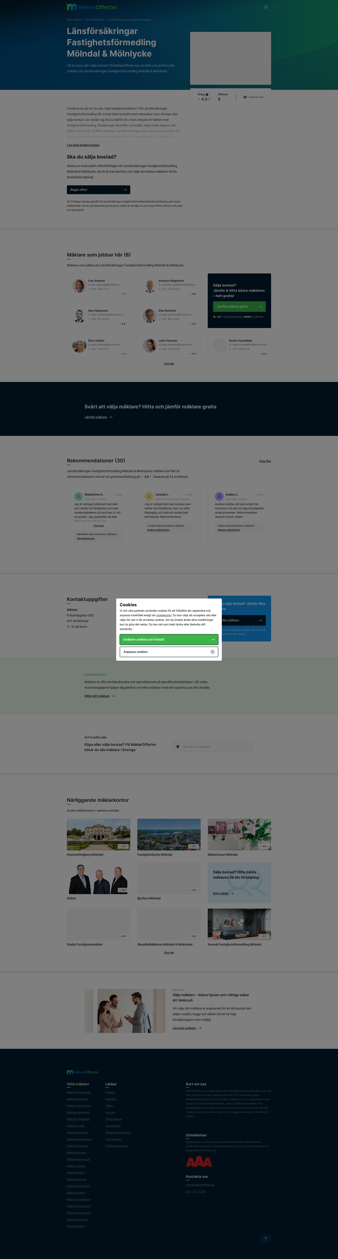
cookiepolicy (163, 615)
